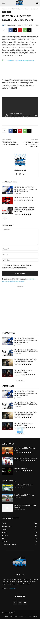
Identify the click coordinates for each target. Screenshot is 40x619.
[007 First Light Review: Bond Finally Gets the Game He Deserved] (7, 362)
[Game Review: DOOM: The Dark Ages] (7, 451)
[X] (15, 30)
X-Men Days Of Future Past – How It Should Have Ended (30, 144)
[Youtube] (23, 173)
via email (13, 588)
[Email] (29, 30)
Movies (9, 9)
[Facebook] (11, 30)
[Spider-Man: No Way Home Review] (7, 461)
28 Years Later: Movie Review (23, 197)
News (9, 11)
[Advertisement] (20, 307)
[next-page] (6, 218)
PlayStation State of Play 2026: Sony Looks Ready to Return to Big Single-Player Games (25, 189)
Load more (19, 380)
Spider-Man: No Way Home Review (25, 458)
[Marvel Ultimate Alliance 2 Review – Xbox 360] (7, 508)
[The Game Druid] (3, 25)
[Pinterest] (20, 30)
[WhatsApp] (25, 30)
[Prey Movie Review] (7, 471)
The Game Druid (11, 25)
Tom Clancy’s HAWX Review (23, 485)
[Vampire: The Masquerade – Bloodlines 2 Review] (7, 373)
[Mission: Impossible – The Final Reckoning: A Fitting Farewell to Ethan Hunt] (7, 210)
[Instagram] (20, 173)
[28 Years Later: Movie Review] (7, 200)
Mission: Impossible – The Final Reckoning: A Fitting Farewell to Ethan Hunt (24, 210)
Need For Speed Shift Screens (24, 495)
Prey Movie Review (20, 468)
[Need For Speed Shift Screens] (7, 498)
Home (4, 9)
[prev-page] (3, 218)
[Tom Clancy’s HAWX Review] (7, 488)
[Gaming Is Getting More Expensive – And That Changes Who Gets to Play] (7, 352)
